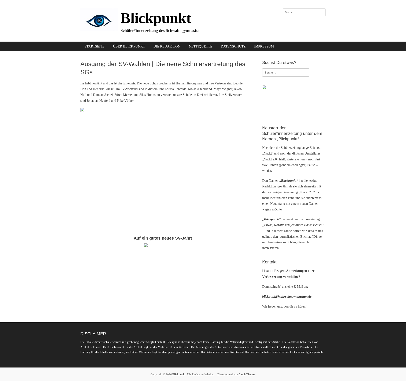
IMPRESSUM (264, 46)
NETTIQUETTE (200, 46)
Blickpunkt (156, 18)
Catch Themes (247, 374)
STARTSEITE (94, 46)
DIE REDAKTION (167, 46)
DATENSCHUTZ (233, 46)
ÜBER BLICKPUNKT (129, 46)
